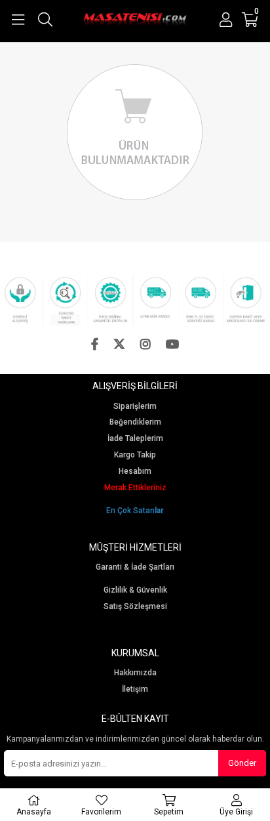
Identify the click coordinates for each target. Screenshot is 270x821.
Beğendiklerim (135, 422)
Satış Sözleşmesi (135, 606)
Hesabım (135, 471)
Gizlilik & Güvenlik (135, 590)
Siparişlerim (135, 406)
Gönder (242, 763)
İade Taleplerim (135, 438)
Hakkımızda (135, 673)
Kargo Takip (135, 455)
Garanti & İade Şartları (135, 567)
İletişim (135, 689)
